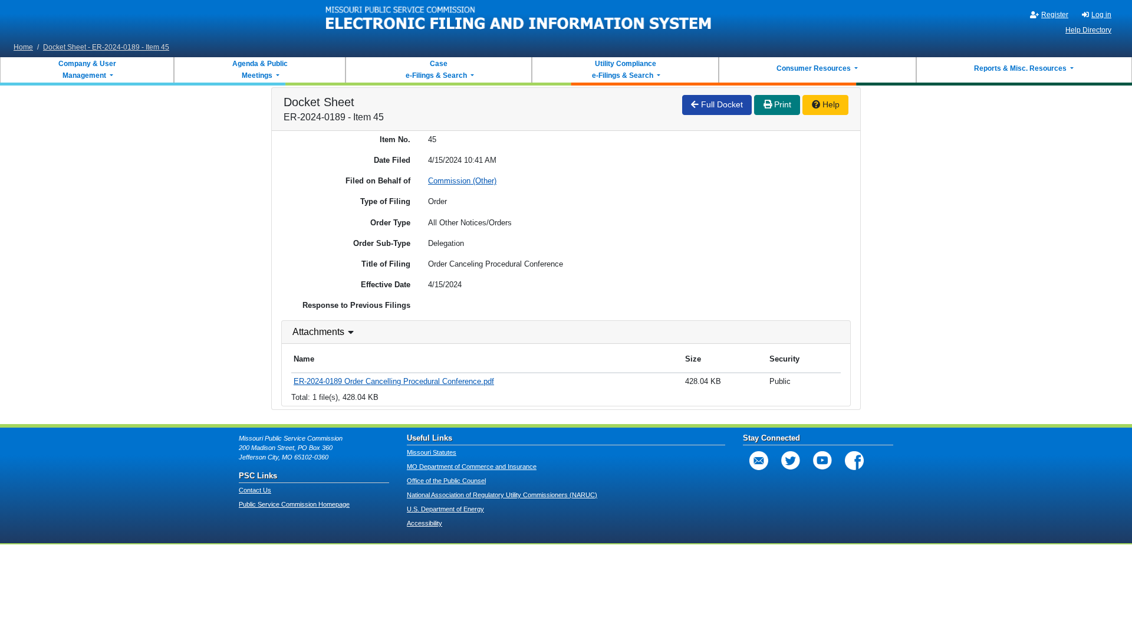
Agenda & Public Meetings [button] (260, 70)
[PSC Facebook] (854, 460)
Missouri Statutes (431, 452)
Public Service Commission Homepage (294, 504)
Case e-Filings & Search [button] (436, 70)
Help (830, 104)
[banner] (518, 19)
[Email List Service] (758, 460)
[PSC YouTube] (822, 460)
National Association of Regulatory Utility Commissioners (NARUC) (502, 494)
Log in (1101, 15)
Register (1054, 15)
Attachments (318, 332)
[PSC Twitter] (790, 460)
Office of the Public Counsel (446, 480)
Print (781, 104)
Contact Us (255, 490)
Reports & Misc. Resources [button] (1021, 68)
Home (23, 47)
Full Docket (721, 104)
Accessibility (424, 523)
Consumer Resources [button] (814, 68)
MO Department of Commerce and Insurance (472, 466)
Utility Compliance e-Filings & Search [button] (623, 70)
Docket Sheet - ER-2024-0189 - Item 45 (106, 47)
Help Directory (1088, 30)
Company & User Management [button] (87, 70)
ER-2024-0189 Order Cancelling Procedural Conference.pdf (394, 381)
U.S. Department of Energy (445, 509)
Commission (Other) (462, 180)
